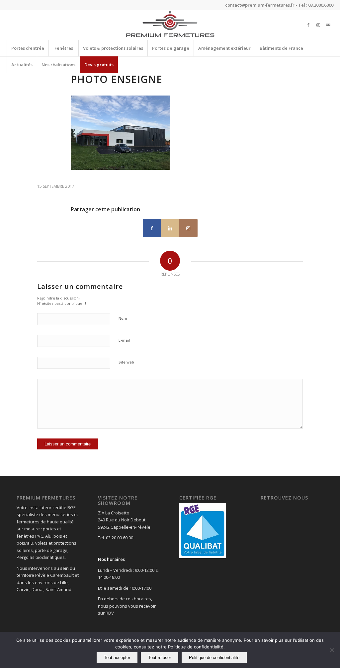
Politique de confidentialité (214, 657)
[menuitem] (27, 48)
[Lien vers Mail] (328, 25)
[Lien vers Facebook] (308, 25)
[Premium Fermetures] (170, 25)
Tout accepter (117, 657)
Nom (123, 318)
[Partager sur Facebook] (152, 228)
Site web (126, 362)
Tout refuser (159, 657)
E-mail (124, 340)
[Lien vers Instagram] (318, 25)
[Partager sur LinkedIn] (170, 228)
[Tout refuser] (331, 650)
